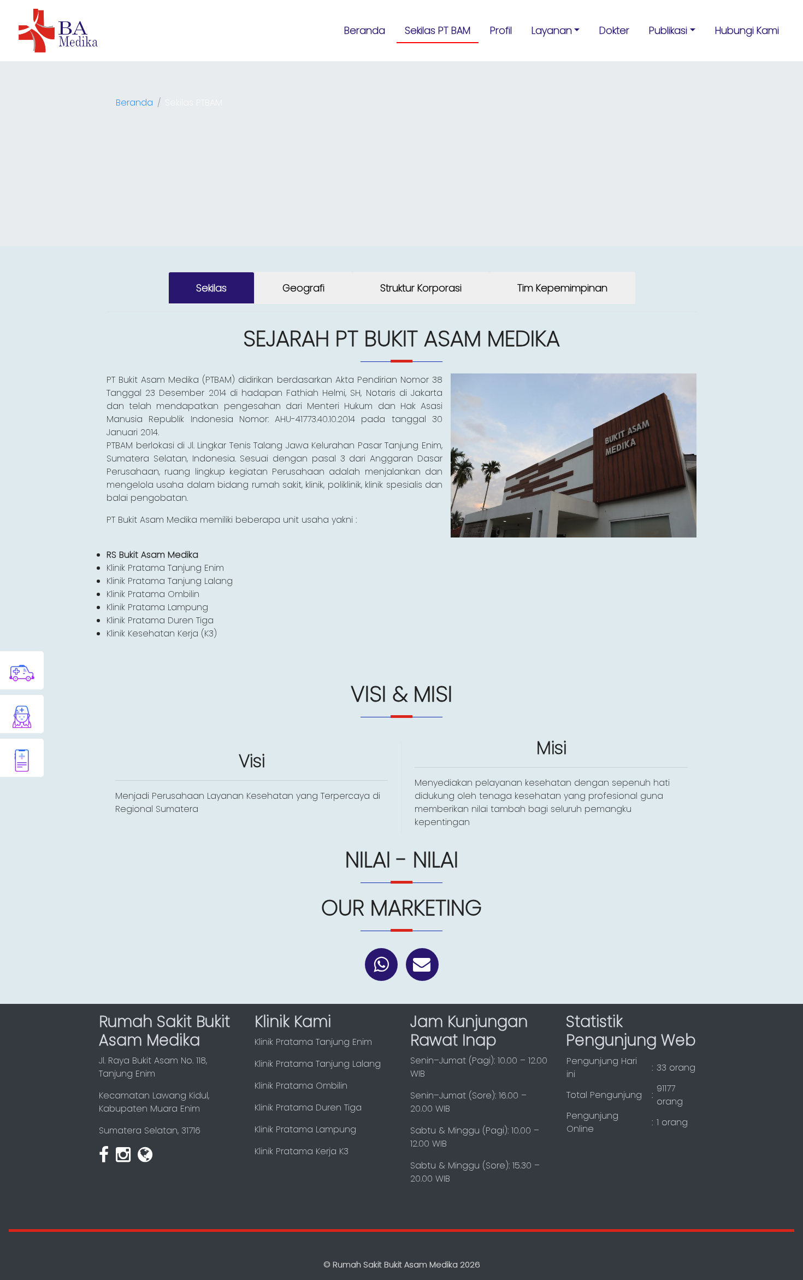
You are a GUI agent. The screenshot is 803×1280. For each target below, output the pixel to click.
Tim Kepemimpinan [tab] (562, 288)
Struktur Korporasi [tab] (421, 288)
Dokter (614, 30)
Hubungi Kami (747, 30)
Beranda (364, 30)
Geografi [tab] (303, 288)
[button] (555, 30)
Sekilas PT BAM (437, 30)
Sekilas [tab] (211, 288)
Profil (501, 30)
